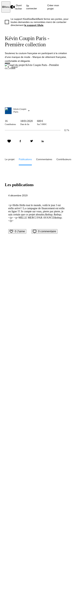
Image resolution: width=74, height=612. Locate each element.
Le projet (9, 159)
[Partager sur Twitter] (31, 141)
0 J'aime (20, 231)
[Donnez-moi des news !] (9, 141)
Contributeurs (63, 159)
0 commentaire (47, 231)
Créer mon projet (53, 7)
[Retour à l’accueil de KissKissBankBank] (12, 7)
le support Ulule (34, 25)
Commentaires (44, 159)
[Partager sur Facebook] (20, 141)
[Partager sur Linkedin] (42, 141)
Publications (25, 159)
